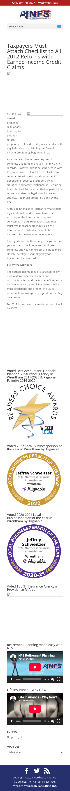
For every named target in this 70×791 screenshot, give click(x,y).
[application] (35, 667)
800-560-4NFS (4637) (25, 2)
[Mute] (52, 679)
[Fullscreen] (58, 679)
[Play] (11, 679)
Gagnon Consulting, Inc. (42, 786)
